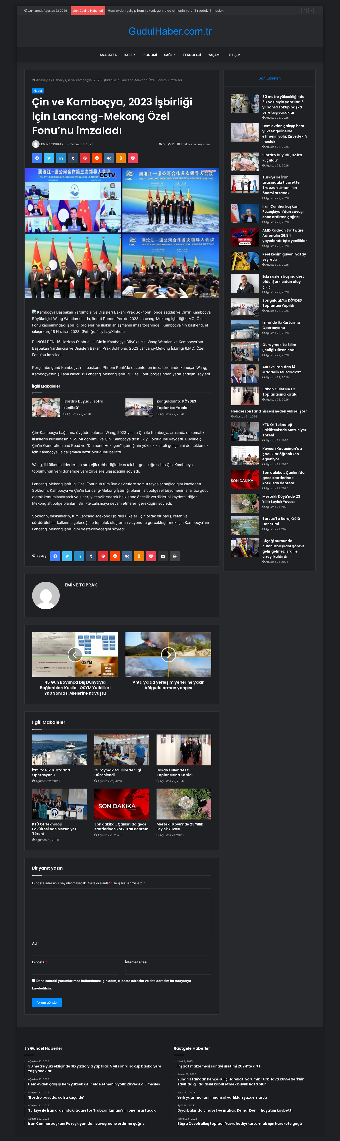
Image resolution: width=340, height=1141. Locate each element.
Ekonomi (149, 55)
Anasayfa (108, 55)
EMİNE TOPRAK (52, 144)
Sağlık (170, 55)
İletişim (233, 55)
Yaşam (214, 55)
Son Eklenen (270, 78)
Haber (129, 55)
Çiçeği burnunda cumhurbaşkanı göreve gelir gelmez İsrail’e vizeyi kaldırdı (283, 548)
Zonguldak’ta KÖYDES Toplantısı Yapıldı (282, 303)
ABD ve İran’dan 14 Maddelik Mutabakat (281, 369)
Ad (35, 943)
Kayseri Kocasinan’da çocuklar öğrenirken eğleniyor (282, 454)
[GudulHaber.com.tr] (170, 31)
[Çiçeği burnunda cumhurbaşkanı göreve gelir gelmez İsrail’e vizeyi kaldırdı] (245, 547)
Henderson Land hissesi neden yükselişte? (269, 411)
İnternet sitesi (136, 962)
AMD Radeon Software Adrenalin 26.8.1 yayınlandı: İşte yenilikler (284, 235)
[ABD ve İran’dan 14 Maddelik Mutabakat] (245, 373)
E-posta (39, 962)
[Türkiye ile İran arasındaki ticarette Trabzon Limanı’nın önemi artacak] (245, 184)
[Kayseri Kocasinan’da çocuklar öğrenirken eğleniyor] (245, 455)
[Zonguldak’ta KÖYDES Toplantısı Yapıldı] (139, 407)
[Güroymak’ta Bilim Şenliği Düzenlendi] (121, 749)
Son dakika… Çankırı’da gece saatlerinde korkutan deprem (121, 826)
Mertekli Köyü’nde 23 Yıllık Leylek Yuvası (180, 826)
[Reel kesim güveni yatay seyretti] (245, 261)
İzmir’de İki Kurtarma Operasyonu (51, 772)
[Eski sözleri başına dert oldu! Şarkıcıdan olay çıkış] (245, 283)
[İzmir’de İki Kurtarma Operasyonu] (59, 749)
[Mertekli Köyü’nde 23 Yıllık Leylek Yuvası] (184, 804)
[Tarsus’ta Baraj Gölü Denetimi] (245, 525)
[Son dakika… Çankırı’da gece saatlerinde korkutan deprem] (121, 804)
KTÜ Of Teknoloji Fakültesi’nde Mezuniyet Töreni (54, 829)
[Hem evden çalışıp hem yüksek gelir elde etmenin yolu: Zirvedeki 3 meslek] (245, 132)
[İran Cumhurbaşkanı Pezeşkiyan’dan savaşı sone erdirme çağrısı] (245, 213)
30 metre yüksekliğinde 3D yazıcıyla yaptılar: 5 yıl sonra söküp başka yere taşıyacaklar (283, 104)
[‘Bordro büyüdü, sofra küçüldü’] (46, 407)
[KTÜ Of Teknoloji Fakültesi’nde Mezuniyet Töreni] (59, 804)
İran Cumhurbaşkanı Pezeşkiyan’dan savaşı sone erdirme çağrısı (283, 211)
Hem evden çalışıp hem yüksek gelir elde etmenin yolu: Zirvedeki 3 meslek (166, 10)
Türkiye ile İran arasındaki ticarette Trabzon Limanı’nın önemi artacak (281, 185)
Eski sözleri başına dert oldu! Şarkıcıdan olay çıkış (283, 281)
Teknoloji (192, 55)
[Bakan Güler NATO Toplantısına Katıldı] (184, 749)
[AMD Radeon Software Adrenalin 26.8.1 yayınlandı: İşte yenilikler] (245, 237)
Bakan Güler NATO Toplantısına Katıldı (175, 772)
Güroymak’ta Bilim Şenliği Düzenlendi (117, 772)
